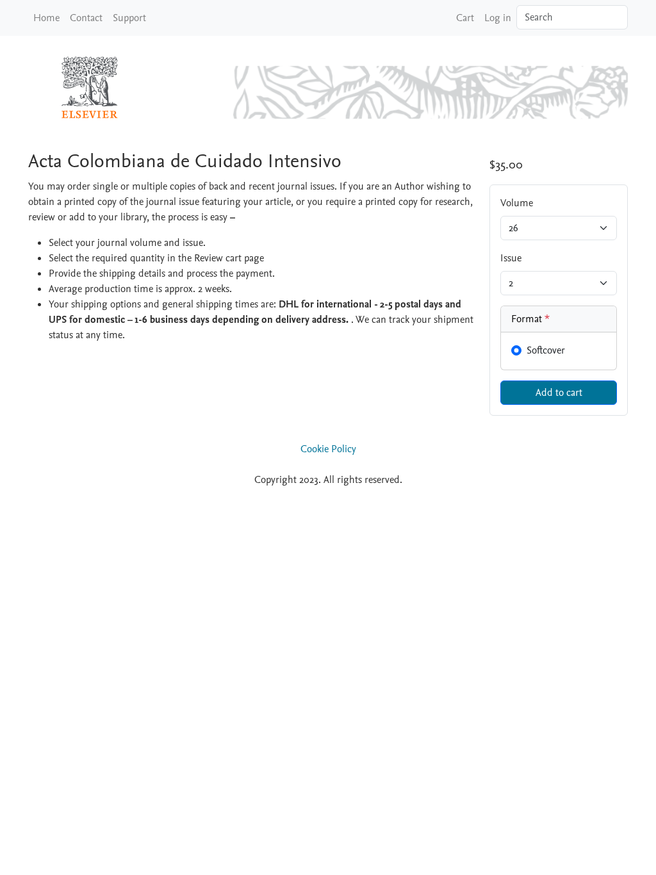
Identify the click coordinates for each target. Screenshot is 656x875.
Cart (465, 18)
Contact (86, 18)
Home (46, 18)
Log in (497, 18)
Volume (516, 203)
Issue (510, 258)
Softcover (546, 350)
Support (129, 18)
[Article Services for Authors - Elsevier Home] (92, 87)
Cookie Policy (328, 449)
